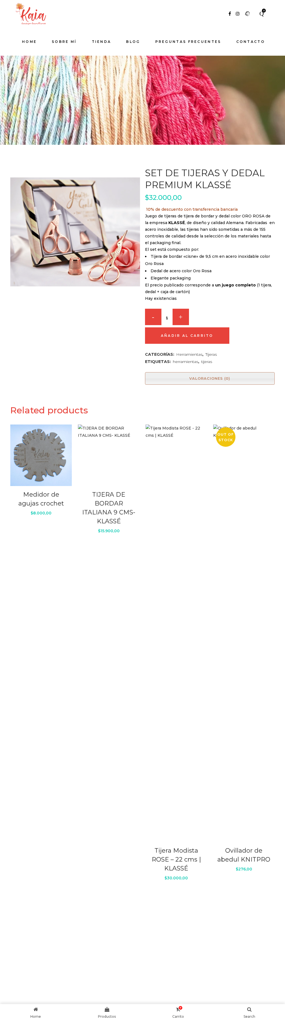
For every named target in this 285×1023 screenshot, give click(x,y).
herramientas (185, 361)
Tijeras (211, 354)
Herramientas (189, 354)
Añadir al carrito (187, 335)
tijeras (206, 361)
